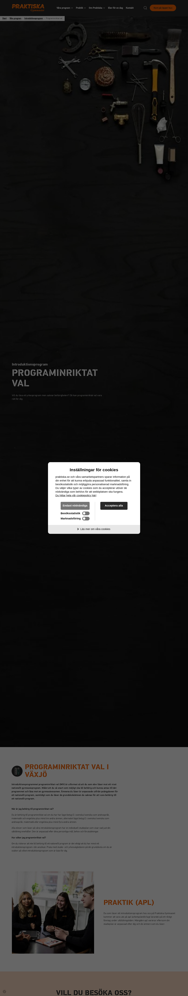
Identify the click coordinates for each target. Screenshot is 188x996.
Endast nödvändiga (75, 505)
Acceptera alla (114, 505)
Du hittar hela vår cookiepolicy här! (75, 495)
